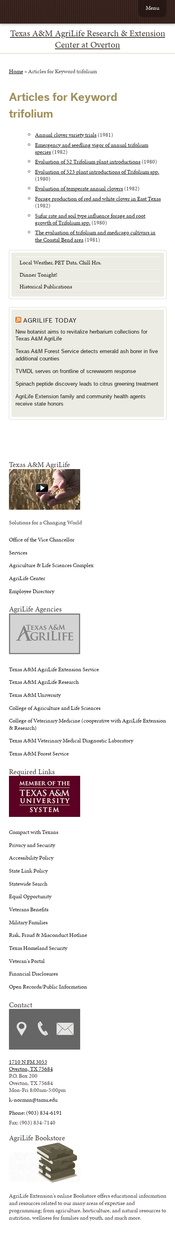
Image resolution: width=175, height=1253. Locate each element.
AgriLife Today (50, 320)
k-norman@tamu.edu (33, 1100)
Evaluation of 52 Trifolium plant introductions (87, 161)
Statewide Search (28, 884)
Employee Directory (31, 591)
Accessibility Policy (31, 858)
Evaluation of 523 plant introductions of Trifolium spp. (97, 172)
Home (16, 71)
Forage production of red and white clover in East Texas (98, 198)
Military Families (28, 922)
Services (18, 552)
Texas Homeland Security (38, 948)
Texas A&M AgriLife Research (44, 682)
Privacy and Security (32, 845)
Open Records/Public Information (48, 986)
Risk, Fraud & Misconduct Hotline (48, 935)
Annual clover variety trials (65, 135)
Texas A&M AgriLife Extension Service (54, 669)
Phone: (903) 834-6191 (35, 1113)
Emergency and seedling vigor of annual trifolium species (91, 148)
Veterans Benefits (28, 909)
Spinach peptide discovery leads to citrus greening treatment (86, 384)
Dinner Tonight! (38, 275)
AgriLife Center (27, 578)
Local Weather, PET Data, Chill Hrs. (60, 262)
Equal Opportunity (30, 896)
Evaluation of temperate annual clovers (79, 188)
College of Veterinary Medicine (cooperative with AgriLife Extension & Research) (87, 723)
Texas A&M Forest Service (39, 753)
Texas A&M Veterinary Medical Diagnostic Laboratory (71, 740)
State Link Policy (28, 871)
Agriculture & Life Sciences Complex (51, 565)
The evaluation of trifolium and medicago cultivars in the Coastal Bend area (95, 235)
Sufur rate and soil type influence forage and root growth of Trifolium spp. (90, 219)
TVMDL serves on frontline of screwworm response (75, 371)
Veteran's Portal (27, 961)
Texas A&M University (35, 695)
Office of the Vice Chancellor (41, 539)
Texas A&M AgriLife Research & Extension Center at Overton (87, 39)
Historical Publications (46, 286)
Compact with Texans (33, 832)
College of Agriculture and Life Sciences (55, 708)
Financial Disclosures (33, 973)
